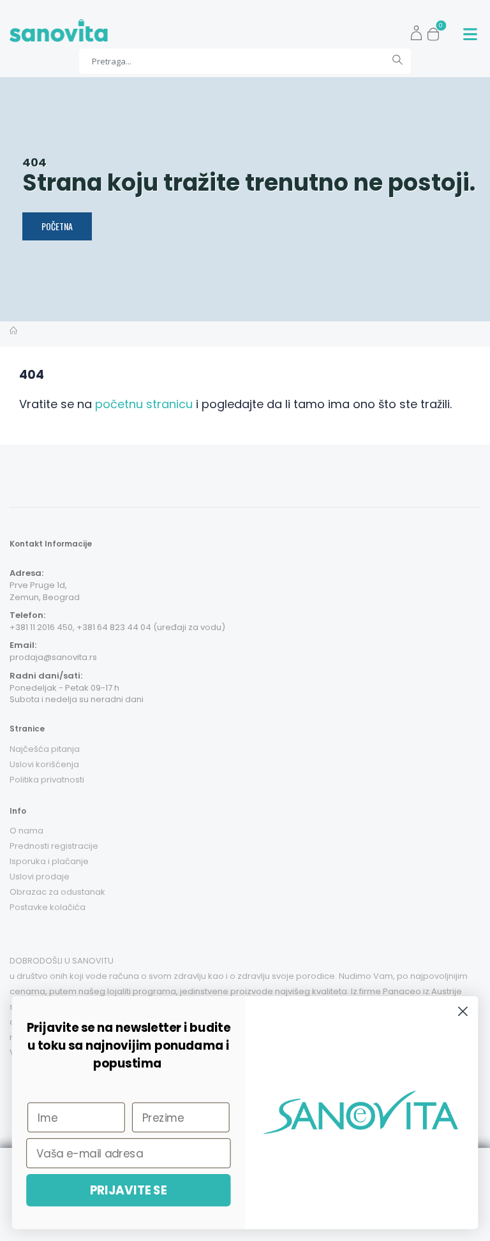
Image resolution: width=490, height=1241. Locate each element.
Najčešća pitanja (45, 749)
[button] (436, 30)
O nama (26, 831)
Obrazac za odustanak (57, 892)
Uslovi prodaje (40, 876)
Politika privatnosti (47, 780)
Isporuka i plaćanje (49, 861)
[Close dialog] (462, 1011)
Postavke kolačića (47, 907)
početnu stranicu (144, 404)
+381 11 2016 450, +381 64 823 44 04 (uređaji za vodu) (117, 627)
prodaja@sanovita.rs (53, 657)
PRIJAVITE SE (128, 1190)
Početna (57, 226)
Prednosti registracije (54, 846)
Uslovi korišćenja (44, 764)
